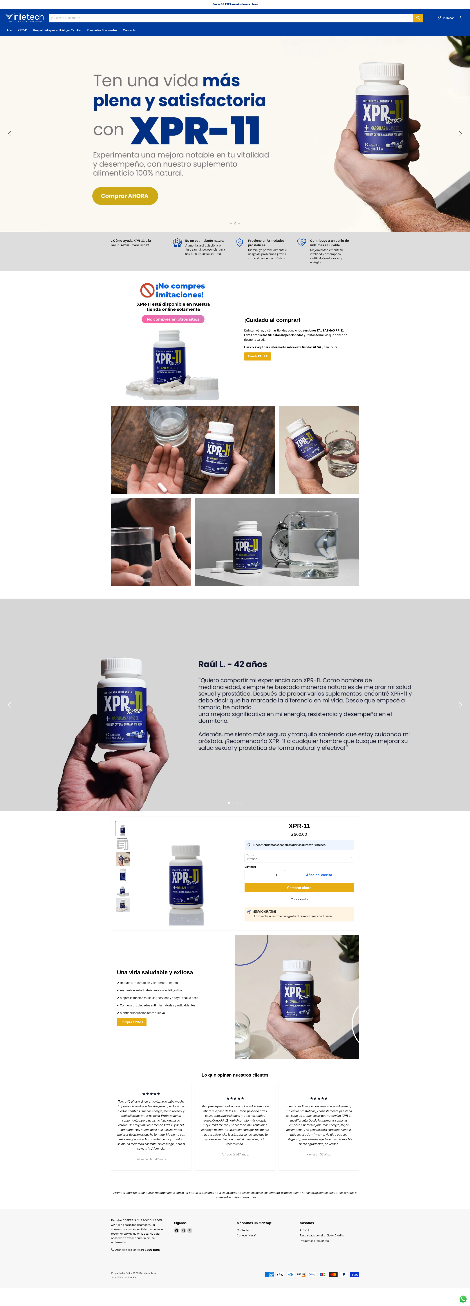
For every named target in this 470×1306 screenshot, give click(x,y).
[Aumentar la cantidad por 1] (276, 875)
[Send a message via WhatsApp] (463, 1299)
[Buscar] (418, 18)
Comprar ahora (299, 888)
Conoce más (299, 899)
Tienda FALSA (258, 356)
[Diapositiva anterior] (10, 133)
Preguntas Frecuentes (102, 30)
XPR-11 (23, 30)
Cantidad (250, 866)
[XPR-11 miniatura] (122, 828)
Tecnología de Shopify (123, 1277)
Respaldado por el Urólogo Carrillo (57, 30)
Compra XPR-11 (131, 1022)
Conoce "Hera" (246, 1235)
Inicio (8, 30)
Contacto (129, 30)
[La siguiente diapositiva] (460, 133)
